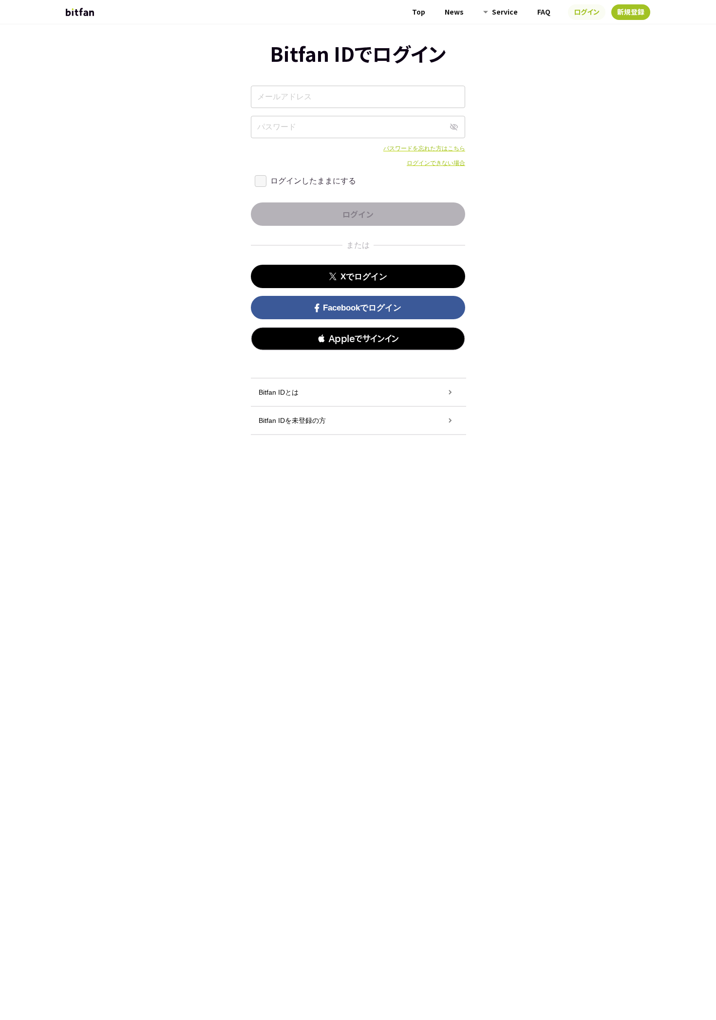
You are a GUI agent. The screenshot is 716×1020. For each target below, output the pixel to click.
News (454, 12)
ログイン (587, 12)
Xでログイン (363, 276)
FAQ (543, 12)
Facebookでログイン (362, 307)
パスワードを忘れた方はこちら (424, 148)
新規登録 (630, 12)
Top (418, 12)
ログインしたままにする (313, 181)
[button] (358, 338)
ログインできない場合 (436, 163)
